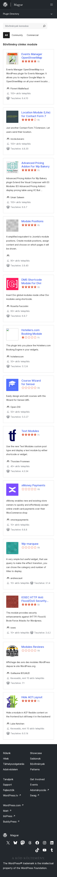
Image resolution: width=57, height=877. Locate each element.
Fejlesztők (8, 790)
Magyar (14, 835)
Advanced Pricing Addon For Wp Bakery (35, 164)
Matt (7, 810)
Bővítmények (37, 763)
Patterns (35, 769)
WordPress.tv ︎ (12, 795)
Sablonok (35, 758)
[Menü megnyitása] (52, 4)
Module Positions (32, 221)
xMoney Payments (33, 485)
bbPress (9, 816)
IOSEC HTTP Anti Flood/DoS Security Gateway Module (33, 599)
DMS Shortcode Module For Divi (31, 281)
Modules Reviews (32, 646)
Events (34, 784)
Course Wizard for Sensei (31, 382)
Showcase (36, 753)
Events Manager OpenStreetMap (31, 56)
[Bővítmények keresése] (44, 26)
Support (7, 784)
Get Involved (37, 779)
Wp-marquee (29, 543)
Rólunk (7, 753)
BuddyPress (11, 821)
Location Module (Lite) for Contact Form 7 (35, 114)
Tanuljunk (8, 779)
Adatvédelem (10, 769)
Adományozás (39, 790)
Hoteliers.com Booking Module (31, 331)
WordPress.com (13, 805)
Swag (34, 795)
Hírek (6, 758)
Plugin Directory (11, 13)
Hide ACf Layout (31, 697)
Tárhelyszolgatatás (13, 763)
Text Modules (30, 431)
